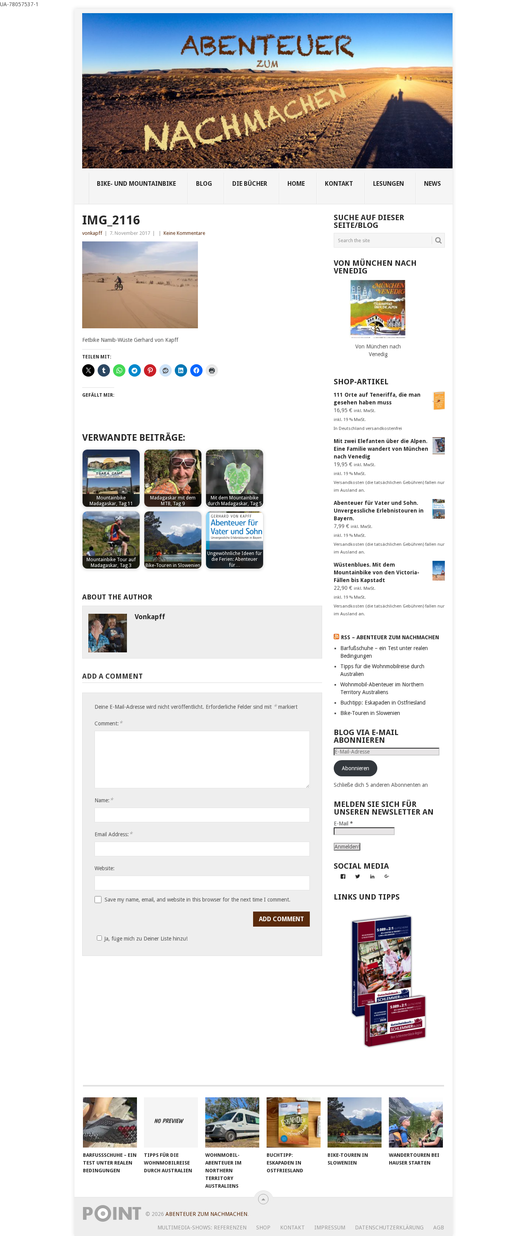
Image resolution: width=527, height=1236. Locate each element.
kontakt (339, 183)
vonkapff (92, 233)
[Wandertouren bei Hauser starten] (416, 1122)
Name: (104, 800)
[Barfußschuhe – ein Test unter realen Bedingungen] (110, 1122)
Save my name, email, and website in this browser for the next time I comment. (198, 899)
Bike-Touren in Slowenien (370, 713)
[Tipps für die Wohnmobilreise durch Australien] (171, 1122)
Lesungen (388, 183)
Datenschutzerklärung (389, 1227)
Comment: (108, 723)
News (432, 183)
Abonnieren (355, 768)
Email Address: (113, 834)
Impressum (329, 1227)
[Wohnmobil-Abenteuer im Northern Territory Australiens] (232, 1122)
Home (296, 183)
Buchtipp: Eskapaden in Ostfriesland (383, 702)
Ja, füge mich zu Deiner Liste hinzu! (145, 938)
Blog (204, 183)
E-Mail (343, 823)
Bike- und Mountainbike (136, 183)
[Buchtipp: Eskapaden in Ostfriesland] (294, 1122)
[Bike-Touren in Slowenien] (355, 1122)
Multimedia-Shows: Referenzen (202, 1227)
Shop (263, 1227)
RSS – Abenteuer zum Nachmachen (390, 637)
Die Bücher (249, 183)
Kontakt (292, 1227)
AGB (438, 1227)
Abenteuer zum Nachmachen (206, 1214)
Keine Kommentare (184, 233)
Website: (105, 868)
